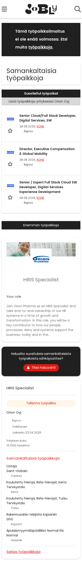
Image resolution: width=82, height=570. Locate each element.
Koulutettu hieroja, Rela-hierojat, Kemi (36, 482)
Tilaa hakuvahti (43, 367)
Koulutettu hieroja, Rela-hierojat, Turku (36, 498)
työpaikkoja (40, 47)
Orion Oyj (13, 412)
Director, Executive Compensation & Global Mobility (47, 151)
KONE (40, 126)
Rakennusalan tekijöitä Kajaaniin (31, 514)
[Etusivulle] (41, 9)
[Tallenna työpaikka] (10, 130)
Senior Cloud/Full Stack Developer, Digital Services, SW (47, 118)
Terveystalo (15, 487)
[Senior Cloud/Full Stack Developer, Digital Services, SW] (10, 119)
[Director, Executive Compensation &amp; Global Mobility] (10, 152)
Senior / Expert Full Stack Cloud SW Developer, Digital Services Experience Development (48, 187)
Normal (12, 535)
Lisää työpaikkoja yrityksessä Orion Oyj (39, 101)
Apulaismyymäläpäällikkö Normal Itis (35, 530)
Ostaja (11, 466)
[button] (73, 39)
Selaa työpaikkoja (23, 551)
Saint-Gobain (17, 471)
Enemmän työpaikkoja (41, 225)
